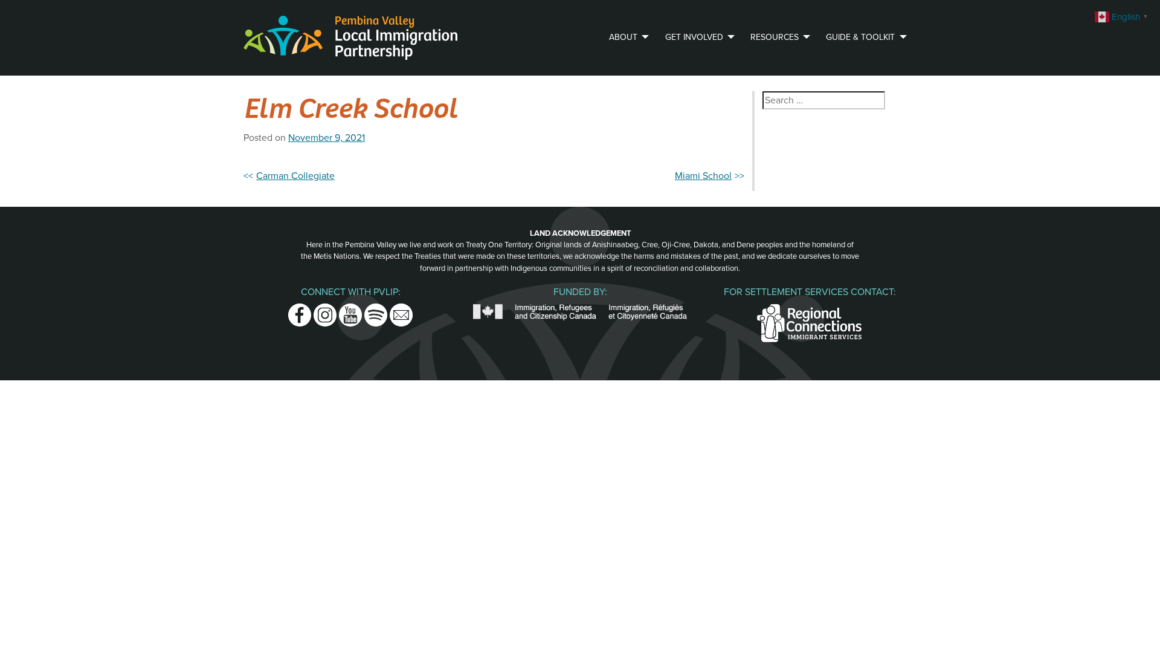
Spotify (375, 311)
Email (401, 311)
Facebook (299, 311)
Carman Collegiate (295, 176)
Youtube (350, 311)
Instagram (325, 311)
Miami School (703, 176)
